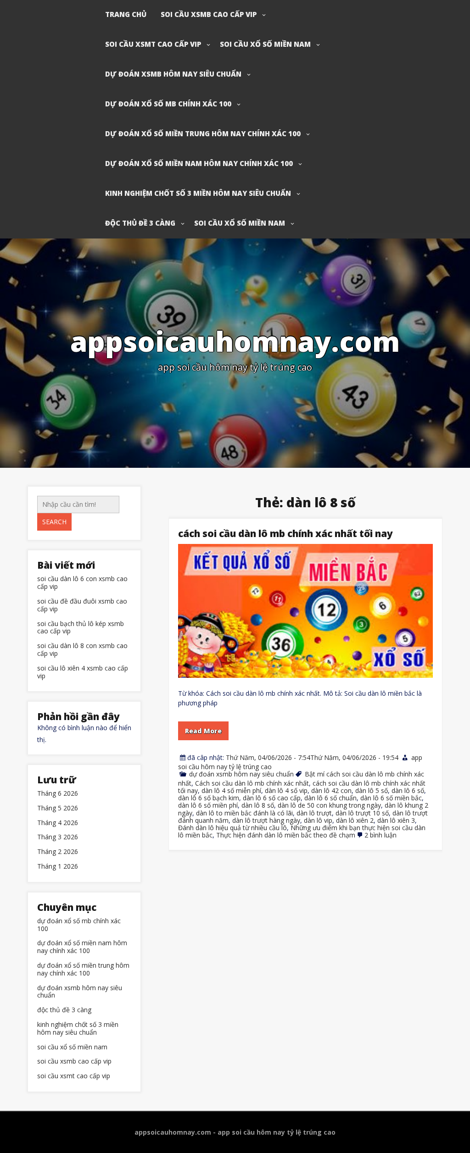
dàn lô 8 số (257, 805)
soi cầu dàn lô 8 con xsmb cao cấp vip (82, 650)
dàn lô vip (318, 820)
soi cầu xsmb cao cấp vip (209, 14)
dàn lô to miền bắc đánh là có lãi (244, 813)
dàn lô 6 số (408, 790)
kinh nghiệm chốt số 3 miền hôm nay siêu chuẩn (198, 193)
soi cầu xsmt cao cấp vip (153, 44)
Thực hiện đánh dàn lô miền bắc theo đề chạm (285, 835)
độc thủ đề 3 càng (140, 222)
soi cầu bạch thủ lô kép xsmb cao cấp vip (80, 628)
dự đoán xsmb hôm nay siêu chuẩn (173, 73)
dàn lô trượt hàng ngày (266, 820)
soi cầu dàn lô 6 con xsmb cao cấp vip (82, 583)
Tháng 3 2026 (57, 837)
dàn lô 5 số (371, 790)
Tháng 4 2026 (57, 823)
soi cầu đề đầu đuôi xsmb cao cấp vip (82, 605)
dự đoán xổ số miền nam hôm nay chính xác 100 (199, 163)
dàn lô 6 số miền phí (208, 805)
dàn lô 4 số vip (286, 790)
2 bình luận (380, 835)
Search (54, 521)
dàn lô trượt (314, 813)
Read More (203, 730)
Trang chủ (125, 14)
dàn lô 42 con (331, 790)
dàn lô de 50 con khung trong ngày (329, 805)
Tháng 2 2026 (57, 852)
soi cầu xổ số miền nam (265, 44)
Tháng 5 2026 (57, 808)
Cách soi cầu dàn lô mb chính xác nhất (252, 783)
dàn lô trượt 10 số (362, 813)
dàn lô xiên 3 (396, 820)
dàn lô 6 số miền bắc (391, 797)
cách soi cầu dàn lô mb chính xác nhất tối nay (285, 533)
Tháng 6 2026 (57, 794)
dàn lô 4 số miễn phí (231, 790)
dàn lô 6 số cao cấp (272, 797)
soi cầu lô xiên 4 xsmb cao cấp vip (82, 672)
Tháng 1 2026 (57, 866)
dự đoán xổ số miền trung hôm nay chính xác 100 (203, 133)
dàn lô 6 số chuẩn (330, 797)
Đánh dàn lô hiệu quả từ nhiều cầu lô (232, 827)
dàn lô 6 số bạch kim (208, 797)
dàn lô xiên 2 (355, 820)
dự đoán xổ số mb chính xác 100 (168, 103)
